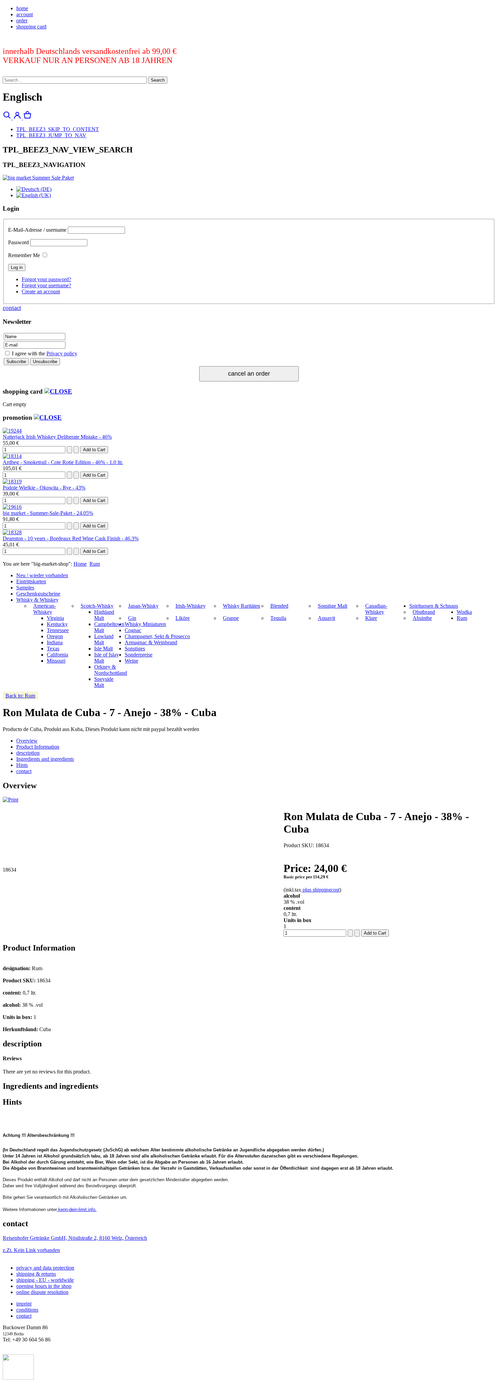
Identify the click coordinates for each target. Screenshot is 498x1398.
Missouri (56, 661)
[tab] (27, 741)
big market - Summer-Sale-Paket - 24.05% (48, 513)
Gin (132, 618)
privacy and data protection (45, 1268)
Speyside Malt (103, 682)
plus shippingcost (320, 890)
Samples (25, 587)
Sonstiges (135, 648)
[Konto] (18, 118)
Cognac (133, 630)
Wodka (464, 612)
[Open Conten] (58, 391)
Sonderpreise (138, 655)
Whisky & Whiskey (37, 600)
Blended (279, 606)
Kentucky (57, 624)
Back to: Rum (20, 695)
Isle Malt (103, 648)
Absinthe (422, 618)
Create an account (41, 291)
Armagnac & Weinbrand (151, 642)
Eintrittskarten (31, 581)
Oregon (55, 636)
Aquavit (326, 618)
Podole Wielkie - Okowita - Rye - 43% (44, 488)
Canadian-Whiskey (376, 609)
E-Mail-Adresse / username (37, 230)
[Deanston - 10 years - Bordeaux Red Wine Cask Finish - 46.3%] (12, 532)
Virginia (55, 618)
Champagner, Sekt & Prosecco (157, 636)
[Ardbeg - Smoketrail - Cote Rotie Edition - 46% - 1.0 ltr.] (12, 456)
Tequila (278, 618)
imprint (24, 1304)
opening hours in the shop (43, 1286)
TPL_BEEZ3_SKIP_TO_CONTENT (57, 129)
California (57, 655)
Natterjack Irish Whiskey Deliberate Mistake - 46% (57, 437)
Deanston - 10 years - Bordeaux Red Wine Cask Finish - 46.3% (71, 538)
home (22, 8)
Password (18, 242)
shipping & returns (36, 1274)
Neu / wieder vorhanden (42, 575)
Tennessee (58, 630)
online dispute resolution (42, 1292)
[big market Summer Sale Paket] (38, 178)
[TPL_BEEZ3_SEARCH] (8, 118)
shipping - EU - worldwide (45, 1280)
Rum (94, 564)
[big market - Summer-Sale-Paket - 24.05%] (12, 507)
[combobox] (75, 80)
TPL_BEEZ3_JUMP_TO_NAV (51, 135)
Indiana (55, 642)
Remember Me (24, 255)
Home (80, 564)
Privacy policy (61, 353)
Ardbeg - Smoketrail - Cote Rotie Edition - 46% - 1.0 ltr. (63, 462)
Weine (131, 661)
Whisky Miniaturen (145, 624)
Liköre (182, 618)
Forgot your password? (46, 279)
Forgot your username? (46, 285)
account (24, 14)
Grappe (231, 618)
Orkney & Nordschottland (110, 670)
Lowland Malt (103, 639)
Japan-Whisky (143, 606)
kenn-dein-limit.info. (77, 1209)
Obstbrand (424, 612)
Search (158, 80)
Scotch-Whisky (97, 606)
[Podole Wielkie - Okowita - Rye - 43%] (12, 481)
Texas (53, 648)
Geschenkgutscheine (38, 594)
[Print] (10, 799)
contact (12, 307)
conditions (27, 1310)
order (21, 20)
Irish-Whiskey (190, 606)
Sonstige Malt (332, 606)
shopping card (31, 26)
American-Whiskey (44, 609)
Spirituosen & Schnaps (433, 606)
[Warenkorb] (27, 118)
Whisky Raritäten (241, 606)
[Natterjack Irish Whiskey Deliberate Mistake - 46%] (12, 431)
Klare (371, 618)
